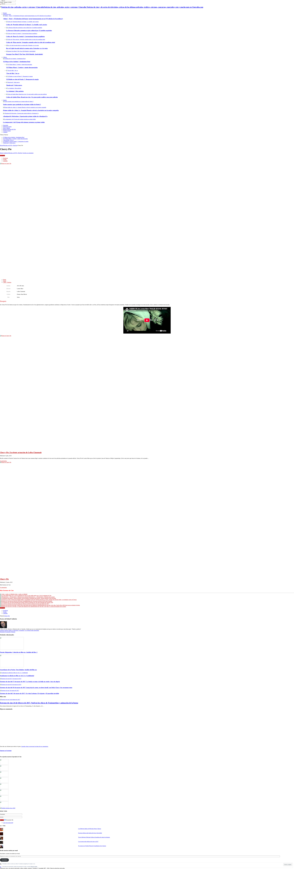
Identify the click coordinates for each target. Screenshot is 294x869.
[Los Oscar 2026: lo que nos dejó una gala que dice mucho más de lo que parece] (4, 794)
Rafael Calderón (4, 153)
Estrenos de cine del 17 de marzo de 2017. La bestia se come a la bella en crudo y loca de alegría (30, 681)
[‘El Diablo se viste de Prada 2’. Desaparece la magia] (19, 76)
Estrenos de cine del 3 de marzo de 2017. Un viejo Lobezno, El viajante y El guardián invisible (29, 693)
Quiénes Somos (7, 130)
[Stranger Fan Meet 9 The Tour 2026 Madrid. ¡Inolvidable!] (20, 51)
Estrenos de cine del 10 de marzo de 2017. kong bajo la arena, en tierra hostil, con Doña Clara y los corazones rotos (36, 687)
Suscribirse (4, 860)
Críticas (5, 57)
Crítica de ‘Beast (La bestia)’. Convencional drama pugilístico (25, 36)
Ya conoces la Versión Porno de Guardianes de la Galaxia (92, 845)
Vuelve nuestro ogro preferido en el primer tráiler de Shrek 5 (22, 104)
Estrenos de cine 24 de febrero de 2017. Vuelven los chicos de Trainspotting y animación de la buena (39, 703)
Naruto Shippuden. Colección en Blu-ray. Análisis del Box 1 (18, 652)
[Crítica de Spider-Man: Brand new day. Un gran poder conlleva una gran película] (26, 94)
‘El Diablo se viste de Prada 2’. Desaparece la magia (22, 79)
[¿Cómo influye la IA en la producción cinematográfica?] (4, 770)
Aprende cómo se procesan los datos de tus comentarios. (34, 746)
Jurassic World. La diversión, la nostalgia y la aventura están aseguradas (19, 630)
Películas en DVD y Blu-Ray (10, 145)
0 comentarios (3, 461)
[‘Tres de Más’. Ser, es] (12, 70)
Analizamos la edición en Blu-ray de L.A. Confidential (17, 676)
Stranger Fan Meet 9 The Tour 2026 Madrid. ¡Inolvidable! (24, 54)
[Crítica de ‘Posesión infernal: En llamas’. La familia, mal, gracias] (22, 21)
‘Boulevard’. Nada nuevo (14, 85)
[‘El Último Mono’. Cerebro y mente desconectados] (19, 64)
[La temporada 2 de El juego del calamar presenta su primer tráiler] (19, 119)
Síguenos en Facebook (5, 750)
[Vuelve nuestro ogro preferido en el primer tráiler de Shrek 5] (18, 101)
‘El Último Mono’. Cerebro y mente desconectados (22, 67)
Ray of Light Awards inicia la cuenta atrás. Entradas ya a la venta (27, 48)
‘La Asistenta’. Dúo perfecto (15, 91)
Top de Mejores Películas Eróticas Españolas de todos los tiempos (94, 837)
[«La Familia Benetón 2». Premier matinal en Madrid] (4, 782)
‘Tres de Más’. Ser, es (12, 73)
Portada (5, 13)
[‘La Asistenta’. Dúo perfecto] (13, 88)
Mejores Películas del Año (9, 129)
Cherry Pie (4, 579)
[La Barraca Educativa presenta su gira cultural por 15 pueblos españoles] (24, 27)
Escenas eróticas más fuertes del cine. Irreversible (90, 833)
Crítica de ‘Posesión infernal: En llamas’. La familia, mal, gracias (26, 24)
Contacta (5, 132)
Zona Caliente (6, 128)
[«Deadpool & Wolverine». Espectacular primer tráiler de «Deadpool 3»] (21, 113)
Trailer (4, 281)
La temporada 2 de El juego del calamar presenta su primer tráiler (24, 122)
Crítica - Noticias (7, 282)
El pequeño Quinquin (7, 631)
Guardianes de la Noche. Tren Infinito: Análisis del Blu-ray (18, 670)
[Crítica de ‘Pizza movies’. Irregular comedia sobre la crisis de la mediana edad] (25, 39)
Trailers (5, 100)
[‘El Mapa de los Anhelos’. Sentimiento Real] (14, 58)
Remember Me (9, 820)
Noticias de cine (7, 14)
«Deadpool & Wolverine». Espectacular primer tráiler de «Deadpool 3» (25, 116)
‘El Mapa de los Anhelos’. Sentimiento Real (16, 61)
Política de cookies (33, 866)
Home (1, 145)
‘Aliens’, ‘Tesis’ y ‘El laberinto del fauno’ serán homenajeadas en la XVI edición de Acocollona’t (33, 19)
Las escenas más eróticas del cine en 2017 (88, 841)
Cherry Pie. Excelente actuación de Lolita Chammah (20, 452)
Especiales (5, 125)
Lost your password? (8, 822)
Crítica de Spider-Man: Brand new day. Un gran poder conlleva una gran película (32, 97)
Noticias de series (7, 126)
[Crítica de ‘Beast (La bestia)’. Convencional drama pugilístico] (21, 33)
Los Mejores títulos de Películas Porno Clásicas (89, 828)
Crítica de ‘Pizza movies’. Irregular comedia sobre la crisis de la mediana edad (30, 42)
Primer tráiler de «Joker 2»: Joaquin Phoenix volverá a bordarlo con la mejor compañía (31, 110)
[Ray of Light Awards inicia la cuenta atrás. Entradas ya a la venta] (22, 45)
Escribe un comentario (28, 153)
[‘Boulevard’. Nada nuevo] (13, 82)
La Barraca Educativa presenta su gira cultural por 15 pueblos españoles (29, 30)
